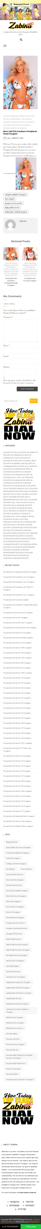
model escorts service (14, 1028)
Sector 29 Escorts (28, 528)
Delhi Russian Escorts (13, 497)
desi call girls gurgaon (15, 880)
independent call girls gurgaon (16, 212)
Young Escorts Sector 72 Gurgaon (17, 678)
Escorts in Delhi (11, 452)
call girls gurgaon (13, 858)
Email (6, 356)
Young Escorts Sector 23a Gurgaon (17, 791)
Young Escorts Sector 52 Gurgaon (17, 713)
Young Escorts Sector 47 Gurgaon (17, 728)
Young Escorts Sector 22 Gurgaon (17, 796)
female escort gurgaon (15, 917)
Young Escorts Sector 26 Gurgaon (17, 786)
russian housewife (13, 1069)
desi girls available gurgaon (16, 891)
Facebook (14, 1202)
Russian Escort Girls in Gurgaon (16, 125)
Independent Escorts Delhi (16, 491)
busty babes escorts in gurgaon (18, 847)
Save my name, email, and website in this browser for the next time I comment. (19, 381)
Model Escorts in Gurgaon (23, 122)
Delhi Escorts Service (13, 489)
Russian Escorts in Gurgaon (15, 128)
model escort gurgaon (14, 1017)
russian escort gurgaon (15, 1044)
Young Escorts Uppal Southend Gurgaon (20, 572)
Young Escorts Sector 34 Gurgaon (17, 756)
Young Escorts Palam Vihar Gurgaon (18, 826)
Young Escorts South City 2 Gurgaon (18, 613)
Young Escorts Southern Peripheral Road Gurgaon (20, 606)
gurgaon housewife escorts (16, 928)
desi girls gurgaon (13, 901)
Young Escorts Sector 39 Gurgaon (17, 733)
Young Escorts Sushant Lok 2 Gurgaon (19, 582)
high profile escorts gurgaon (17, 944)
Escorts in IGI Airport (27, 466)
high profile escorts (12, 208)
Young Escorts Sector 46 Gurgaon (17, 738)
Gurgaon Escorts (11, 539)
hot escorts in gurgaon (15, 961)
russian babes (11, 1034)
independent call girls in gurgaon (18, 993)
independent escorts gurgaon (17, 1004)
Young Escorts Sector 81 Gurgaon (17, 668)
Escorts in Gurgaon (12, 469)
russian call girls (13, 1039)
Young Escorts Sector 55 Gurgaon (17, 703)
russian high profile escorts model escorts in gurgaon (19, 1056)
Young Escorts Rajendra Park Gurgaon (19, 816)
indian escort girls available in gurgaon (17, 1010)
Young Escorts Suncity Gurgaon (16, 600)
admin (9, 138)
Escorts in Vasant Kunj (14, 464)
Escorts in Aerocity (28, 452)
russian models (12, 1074)
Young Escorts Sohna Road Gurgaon (18, 638)
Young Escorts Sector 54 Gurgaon (17, 708)
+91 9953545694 (11, 1227)
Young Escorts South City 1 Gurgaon (17, 623)
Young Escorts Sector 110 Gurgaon (17, 643)
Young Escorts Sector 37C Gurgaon (17, 743)
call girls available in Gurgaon (15, 195)
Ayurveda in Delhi (11, 519)
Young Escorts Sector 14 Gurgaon (17, 806)
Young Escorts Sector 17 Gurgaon (17, 811)
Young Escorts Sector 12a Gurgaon (17, 821)
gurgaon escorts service (13, 203)
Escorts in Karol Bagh (25, 461)
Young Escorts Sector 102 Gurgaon (17, 658)
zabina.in (11, 1222)
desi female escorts (14, 885)
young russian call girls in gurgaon (19, 1079)
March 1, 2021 (17, 138)
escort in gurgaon (13, 912)
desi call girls (9, 199)
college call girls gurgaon (16, 864)
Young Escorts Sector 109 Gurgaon (17, 648)
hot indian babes (12, 966)
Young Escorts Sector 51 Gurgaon (17, 718)
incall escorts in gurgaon (15, 977)
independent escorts (13, 998)
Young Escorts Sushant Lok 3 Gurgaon (19, 577)
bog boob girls (11, 842)
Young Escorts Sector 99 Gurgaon (17, 653)
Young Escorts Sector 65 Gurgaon (17, 688)
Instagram (14, 1206)
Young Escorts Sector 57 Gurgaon (17, 698)
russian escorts (12, 1050)
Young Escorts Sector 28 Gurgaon (17, 781)
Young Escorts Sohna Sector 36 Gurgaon (20, 628)
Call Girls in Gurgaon (22, 477)
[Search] (21, 39)
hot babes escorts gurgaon (16, 955)
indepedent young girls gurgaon (18, 982)
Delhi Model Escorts (27, 494)
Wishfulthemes (34, 1222)
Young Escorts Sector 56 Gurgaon (17, 693)
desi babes (10, 869)
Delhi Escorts (29, 486)
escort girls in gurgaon (15, 907)
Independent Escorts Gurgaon (18, 536)
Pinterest (30, 1206)
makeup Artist (27, 516)
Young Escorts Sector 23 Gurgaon (17, 801)
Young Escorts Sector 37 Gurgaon (17, 761)
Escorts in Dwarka (12, 455)
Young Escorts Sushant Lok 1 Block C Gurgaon (18, 588)
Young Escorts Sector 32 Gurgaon (17, 766)
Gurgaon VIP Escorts (14, 934)
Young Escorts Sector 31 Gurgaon (17, 771)
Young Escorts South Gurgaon (15, 618)
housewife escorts (13, 971)
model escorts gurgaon (15, 1023)
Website (6, 367)
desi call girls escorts (14, 874)
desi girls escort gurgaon (16, 896)
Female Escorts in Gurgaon (24, 533)
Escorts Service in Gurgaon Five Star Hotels (11, 271)
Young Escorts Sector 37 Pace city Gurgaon (17, 749)
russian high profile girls (15, 1063)
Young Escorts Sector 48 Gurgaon (17, 723)
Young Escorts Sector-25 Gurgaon (17, 633)
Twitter (29, 1202)
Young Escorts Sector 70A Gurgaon (17, 673)
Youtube (22, 1209)
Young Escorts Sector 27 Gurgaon (17, 776)
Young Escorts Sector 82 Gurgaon (17, 663)
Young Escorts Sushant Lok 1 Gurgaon (18, 595)
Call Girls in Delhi (20, 502)
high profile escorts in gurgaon (18, 950)
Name (6, 345)
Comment (8, 317)
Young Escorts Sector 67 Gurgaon (17, 683)
